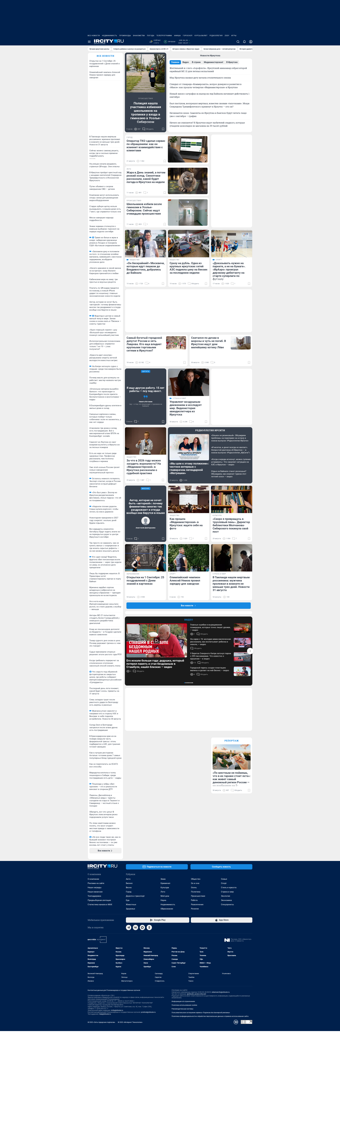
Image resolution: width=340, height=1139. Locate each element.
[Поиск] (238, 41)
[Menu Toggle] (89, 41)
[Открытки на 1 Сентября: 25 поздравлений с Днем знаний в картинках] (145, 558)
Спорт (224, 883)
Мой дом (165, 896)
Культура (165, 887)
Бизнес (129, 883)
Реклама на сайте (96, 883)
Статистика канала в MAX (100, 904)
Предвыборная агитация (99, 900)
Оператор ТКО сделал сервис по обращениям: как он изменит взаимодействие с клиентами (146, 145)
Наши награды (94, 887)
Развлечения (197, 904)
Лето (163, 892)
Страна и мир (227, 892)
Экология (225, 896)
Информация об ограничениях (183, 1001)
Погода (150, 36)
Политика (195, 892)
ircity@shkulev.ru (117, 1010)
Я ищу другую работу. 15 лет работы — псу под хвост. (145, 389)
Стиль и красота (228, 887)
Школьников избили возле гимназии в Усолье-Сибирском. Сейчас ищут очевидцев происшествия (144, 208)
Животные (131, 904)
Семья (224, 879)
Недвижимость (109, 36)
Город (128, 892)
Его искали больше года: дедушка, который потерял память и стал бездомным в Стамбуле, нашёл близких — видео (155, 664)
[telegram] (128, 927)
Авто (128, 879)
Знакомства (139, 36)
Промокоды (125, 36)
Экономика (226, 900)
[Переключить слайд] (250, 651)
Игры (233, 36)
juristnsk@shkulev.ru (148, 1012)
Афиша (177, 36)
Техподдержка (94, 896)
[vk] (135, 927)
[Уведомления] (244, 41)
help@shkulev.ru (105, 1014)
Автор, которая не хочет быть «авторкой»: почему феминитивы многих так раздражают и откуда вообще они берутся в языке (145, 507)
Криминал (165, 883)
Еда (127, 900)
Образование (167, 909)
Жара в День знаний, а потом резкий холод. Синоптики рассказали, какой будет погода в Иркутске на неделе (146, 177)
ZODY (227, 36)
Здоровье (130, 909)
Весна (128, 887)
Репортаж (231, 740)
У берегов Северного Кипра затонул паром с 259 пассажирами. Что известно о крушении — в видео (210, 656)
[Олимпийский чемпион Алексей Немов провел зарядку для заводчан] (188, 558)
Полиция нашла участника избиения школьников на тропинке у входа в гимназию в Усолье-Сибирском (145, 112)
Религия (195, 909)
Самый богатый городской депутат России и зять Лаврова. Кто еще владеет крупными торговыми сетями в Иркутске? (144, 344)
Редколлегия (216, 36)
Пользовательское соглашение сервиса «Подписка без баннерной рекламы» (201, 1013)
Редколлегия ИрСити (210, 430)
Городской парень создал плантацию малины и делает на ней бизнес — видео (209, 669)
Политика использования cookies (184, 1005)
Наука (163, 900)
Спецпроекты (227, 904)
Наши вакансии (95, 892)
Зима (163, 879)
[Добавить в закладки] (163, 129)
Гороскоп (187, 36)
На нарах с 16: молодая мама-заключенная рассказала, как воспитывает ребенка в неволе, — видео (210, 642)
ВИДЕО (188, 619)
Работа (194, 900)
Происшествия (198, 896)
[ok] (149, 927)
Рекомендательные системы (182, 1009)
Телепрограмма (164, 36)
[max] (142, 927)
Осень (194, 887)
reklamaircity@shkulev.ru (221, 992)
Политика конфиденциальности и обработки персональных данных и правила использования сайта (210, 1016)
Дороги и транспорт (135, 896)
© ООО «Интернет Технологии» (130, 1022)
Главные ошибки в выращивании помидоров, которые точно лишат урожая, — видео (210, 627)
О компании (93, 879)
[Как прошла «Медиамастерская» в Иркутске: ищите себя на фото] (188, 499)
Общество (195, 879)
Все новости (94, 36)
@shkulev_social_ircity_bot (196, 994)
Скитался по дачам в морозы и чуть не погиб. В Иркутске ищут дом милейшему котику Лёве (208, 342)
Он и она (195, 883)
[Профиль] (251, 41)
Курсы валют (201, 36)
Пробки (170, 41)
